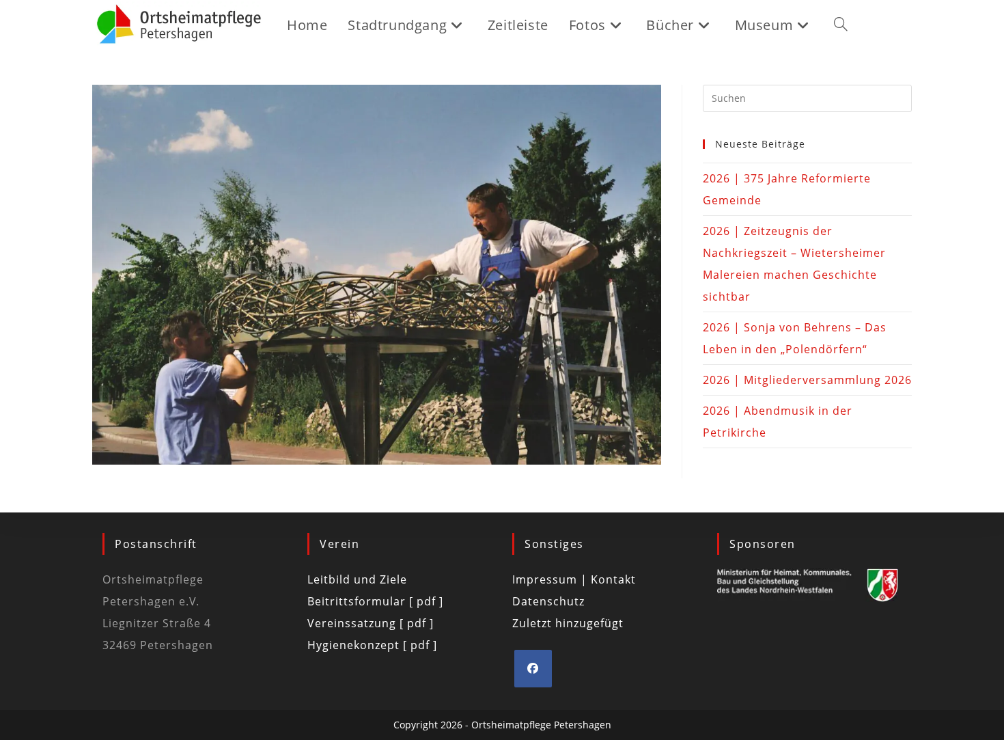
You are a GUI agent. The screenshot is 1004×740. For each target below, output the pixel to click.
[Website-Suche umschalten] (841, 25)
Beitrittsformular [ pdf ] (375, 601)
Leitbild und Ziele (357, 579)
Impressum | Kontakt (574, 579)
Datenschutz (548, 601)
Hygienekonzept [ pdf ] (372, 645)
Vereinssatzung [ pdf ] (370, 623)
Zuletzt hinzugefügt (568, 623)
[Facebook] (533, 668)
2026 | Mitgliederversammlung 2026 (807, 379)
